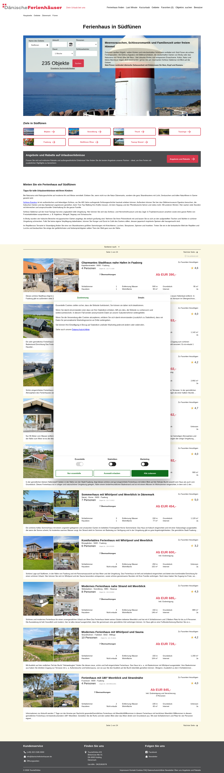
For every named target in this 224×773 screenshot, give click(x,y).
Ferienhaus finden (115, 7)
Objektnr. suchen (184, 7)
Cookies (139, 770)
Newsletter (169, 770)
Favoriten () (167, 7)
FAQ (145, 770)
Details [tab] (141, 298)
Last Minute (131, 7)
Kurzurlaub (144, 7)
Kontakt (133, 770)
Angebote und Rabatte (191, 770)
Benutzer (198, 7)
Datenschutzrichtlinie (156, 770)
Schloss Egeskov (30, 202)
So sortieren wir (192, 256)
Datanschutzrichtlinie (81, 329)
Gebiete (155, 7)
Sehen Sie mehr (112, 275)
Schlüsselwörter (82, 49)
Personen (80, 40)
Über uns (178, 770)
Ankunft (55, 40)
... (70, 44)
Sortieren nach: (110, 247)
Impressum (124, 770)
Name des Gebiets (36, 41)
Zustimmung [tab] (83, 298)
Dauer (55, 49)
